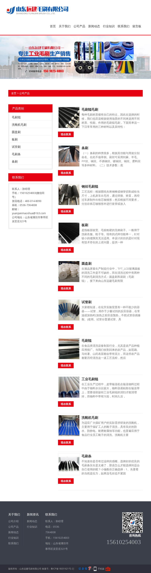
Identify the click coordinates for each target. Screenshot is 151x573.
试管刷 (16, 147)
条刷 (15, 161)
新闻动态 (94, 26)
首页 (53, 26)
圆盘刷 (16, 132)
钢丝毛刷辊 (90, 186)
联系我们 (123, 26)
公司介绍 (13, 521)
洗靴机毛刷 (19, 125)
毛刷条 (16, 154)
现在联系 (66, 134)
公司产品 (79, 26)
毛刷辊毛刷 (90, 109)
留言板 (136, 26)
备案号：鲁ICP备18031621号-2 (57, 568)
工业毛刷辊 (90, 379)
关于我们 (65, 26)
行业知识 (109, 26)
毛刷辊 (16, 117)
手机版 (101, 568)
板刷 (15, 139)
